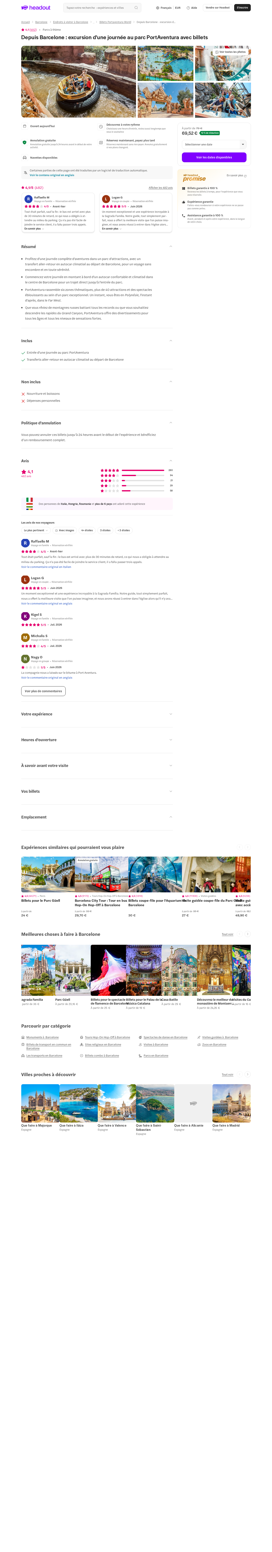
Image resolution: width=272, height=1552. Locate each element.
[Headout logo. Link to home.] (36, 7)
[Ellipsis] (93, 23)
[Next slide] (248, 934)
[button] (78, 82)
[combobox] (102, 7)
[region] (51, 874)
